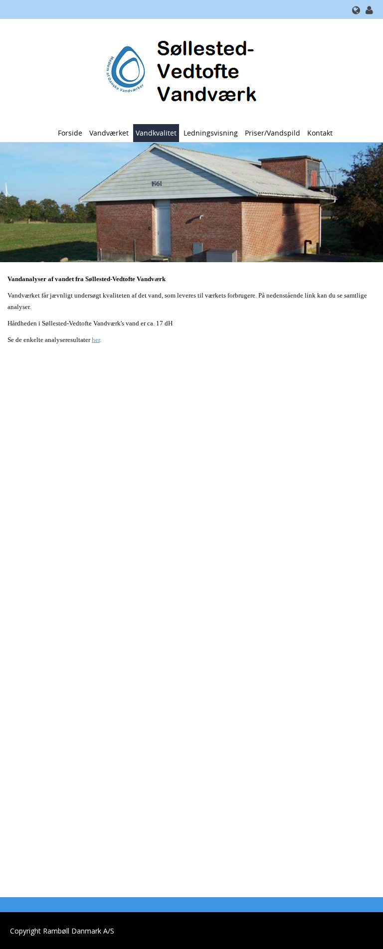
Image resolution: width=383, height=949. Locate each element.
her (96, 339)
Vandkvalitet (156, 133)
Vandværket (109, 133)
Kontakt (320, 133)
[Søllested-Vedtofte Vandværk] (188, 70)
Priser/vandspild (272, 133)
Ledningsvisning (211, 133)
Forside (70, 133)
